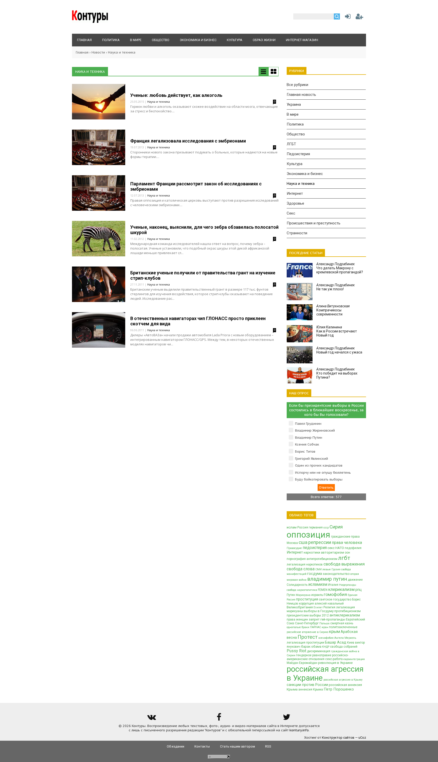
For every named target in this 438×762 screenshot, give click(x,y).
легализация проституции (305, 642)
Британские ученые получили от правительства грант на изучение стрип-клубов (202, 275)
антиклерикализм (345, 615)
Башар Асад (335, 642)
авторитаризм (332, 552)
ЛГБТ (291, 144)
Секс (291, 213)
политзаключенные (343, 627)
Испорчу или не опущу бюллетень (323, 472)
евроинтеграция (354, 659)
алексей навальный (329, 603)
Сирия (336, 527)
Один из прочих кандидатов (318, 465)
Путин (291, 595)
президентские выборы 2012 (308, 615)
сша (303, 542)
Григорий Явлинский (311, 458)
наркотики (312, 552)
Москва (292, 543)
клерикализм (341, 589)
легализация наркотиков (305, 564)
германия (316, 527)
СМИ (318, 569)
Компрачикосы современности (333, 310)
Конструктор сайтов (338, 737)
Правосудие (294, 548)
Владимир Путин (308, 437)
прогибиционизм (347, 611)
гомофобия (335, 594)
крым (334, 631)
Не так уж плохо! (335, 287)
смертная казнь (341, 623)
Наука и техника (158, 101)
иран (325, 627)
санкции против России (307, 684)
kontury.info (299, 730)
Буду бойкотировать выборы (318, 479)
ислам (292, 527)
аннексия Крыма (310, 689)
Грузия (336, 569)
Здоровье (295, 203)
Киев (350, 642)
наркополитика (307, 590)
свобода (291, 590)
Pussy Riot (296, 650)
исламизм (317, 584)
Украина (294, 104)
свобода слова (301, 568)
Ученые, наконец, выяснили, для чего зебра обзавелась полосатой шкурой (204, 229)
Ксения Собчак (307, 444)
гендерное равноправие (313, 655)
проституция (307, 599)
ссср (326, 527)
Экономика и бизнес (305, 173)
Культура (294, 164)
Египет (318, 607)
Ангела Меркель (345, 638)
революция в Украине (335, 663)
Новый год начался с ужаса (339, 350)
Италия (333, 585)
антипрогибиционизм (321, 559)
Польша (324, 623)
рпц (358, 589)
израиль (317, 595)
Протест (308, 637)
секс (331, 548)
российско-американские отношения (317, 657)
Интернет (295, 193)
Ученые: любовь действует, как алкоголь (176, 95)
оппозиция (308, 535)
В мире (293, 114)
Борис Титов (305, 451)
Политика (295, 124)
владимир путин (327, 579)
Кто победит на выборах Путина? (336, 373)
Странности (297, 233)
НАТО (339, 548)
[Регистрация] (359, 18)
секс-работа (334, 659)
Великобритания (300, 607)
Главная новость (301, 94)
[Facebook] (219, 719)
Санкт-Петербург (307, 623)
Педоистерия (298, 154)
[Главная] (90, 22)
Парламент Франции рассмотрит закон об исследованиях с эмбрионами (196, 186)
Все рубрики (297, 84)
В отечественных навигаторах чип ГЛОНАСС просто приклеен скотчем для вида (198, 321)
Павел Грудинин (308, 423)
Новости (98, 52)
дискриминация (318, 651)
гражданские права (345, 536)
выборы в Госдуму (319, 611)
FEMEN (322, 590)
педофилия (353, 548)
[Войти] (347, 18)
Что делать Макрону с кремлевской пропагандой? (339, 268)
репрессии (319, 542)
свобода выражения (344, 563)
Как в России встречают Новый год (336, 331)
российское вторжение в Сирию (307, 632)
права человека (347, 542)
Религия (329, 607)
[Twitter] (287, 719)
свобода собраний (343, 646)
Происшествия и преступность (313, 223)
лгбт (344, 558)
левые (326, 569)
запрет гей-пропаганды (327, 619)
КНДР (325, 646)
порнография (296, 559)
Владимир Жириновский (315, 430)
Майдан (292, 663)
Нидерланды (347, 585)
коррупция (306, 603)
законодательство (336, 574)
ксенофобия (326, 638)
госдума (314, 573)
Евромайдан (308, 663)
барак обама (311, 646)
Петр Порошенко (339, 689)
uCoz (362, 737)
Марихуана (303, 595)
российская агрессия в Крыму (342, 679)
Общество (296, 134)
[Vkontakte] (151, 719)
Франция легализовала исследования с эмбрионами (188, 141)
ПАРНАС (315, 627)
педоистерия (315, 547)
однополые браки (298, 627)
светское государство (335, 599)
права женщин (297, 619)
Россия (302, 527)
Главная (82, 52)
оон (347, 552)
